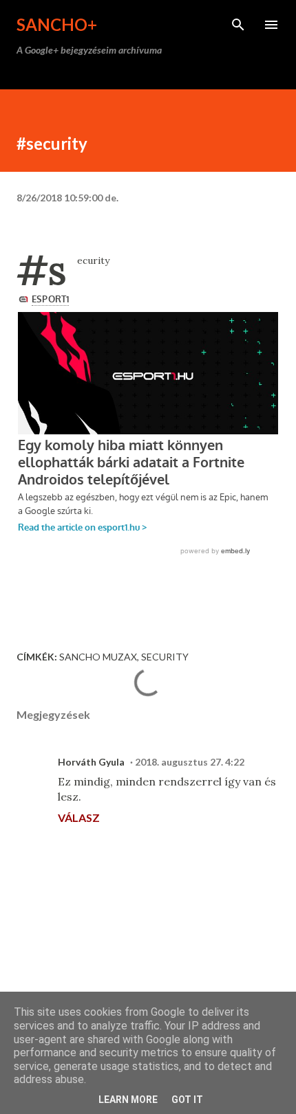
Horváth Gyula (91, 762)
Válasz (79, 817)
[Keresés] (238, 24)
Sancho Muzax (98, 656)
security (165, 656)
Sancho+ (57, 24)
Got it (187, 1099)
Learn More (128, 1099)
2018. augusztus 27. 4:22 (189, 762)
